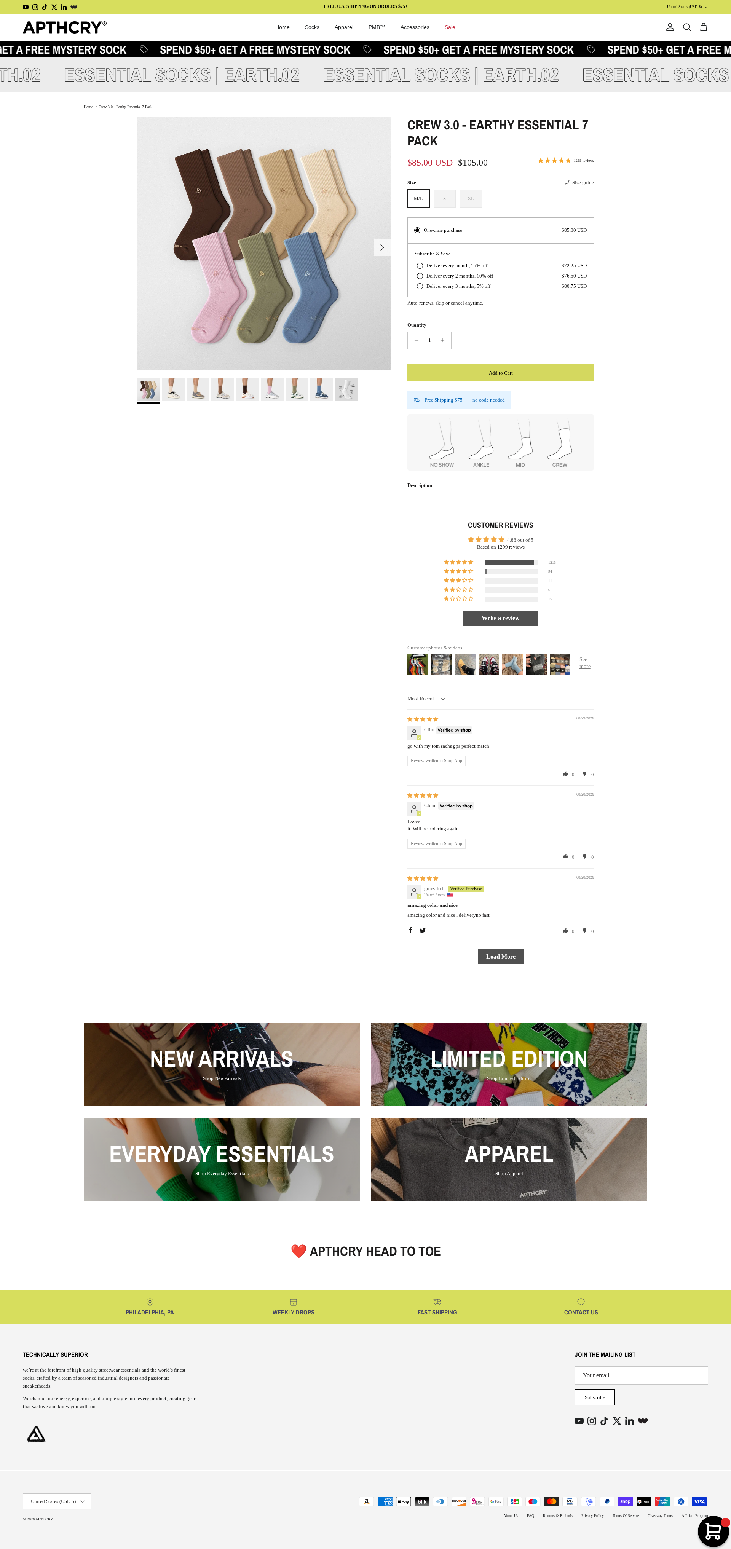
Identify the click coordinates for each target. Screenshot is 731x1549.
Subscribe (595, 1397)
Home (282, 27)
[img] (422, 719)
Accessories (415, 27)
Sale (450, 27)
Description (419, 485)
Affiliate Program (695, 1516)
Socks (312, 27)
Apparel (344, 27)
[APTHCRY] (65, 27)
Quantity (416, 325)
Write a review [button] (501, 618)
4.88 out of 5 (520, 540)
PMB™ (377, 27)
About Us (510, 1516)
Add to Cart (501, 373)
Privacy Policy (592, 1516)
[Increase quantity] (444, 340)
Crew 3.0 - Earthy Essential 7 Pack (125, 106)
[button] (459, 562)
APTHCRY (44, 1519)
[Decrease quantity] (414, 340)
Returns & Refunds (558, 1516)
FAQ (530, 1516)
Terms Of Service (626, 1516)
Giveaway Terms (660, 1516)
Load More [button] (501, 956)
